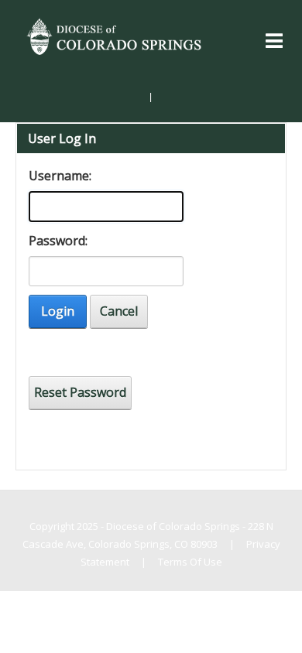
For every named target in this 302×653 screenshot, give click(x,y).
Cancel (119, 311)
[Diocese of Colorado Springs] (115, 34)
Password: (58, 240)
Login (57, 311)
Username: (60, 175)
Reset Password (80, 392)
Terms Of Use (190, 562)
